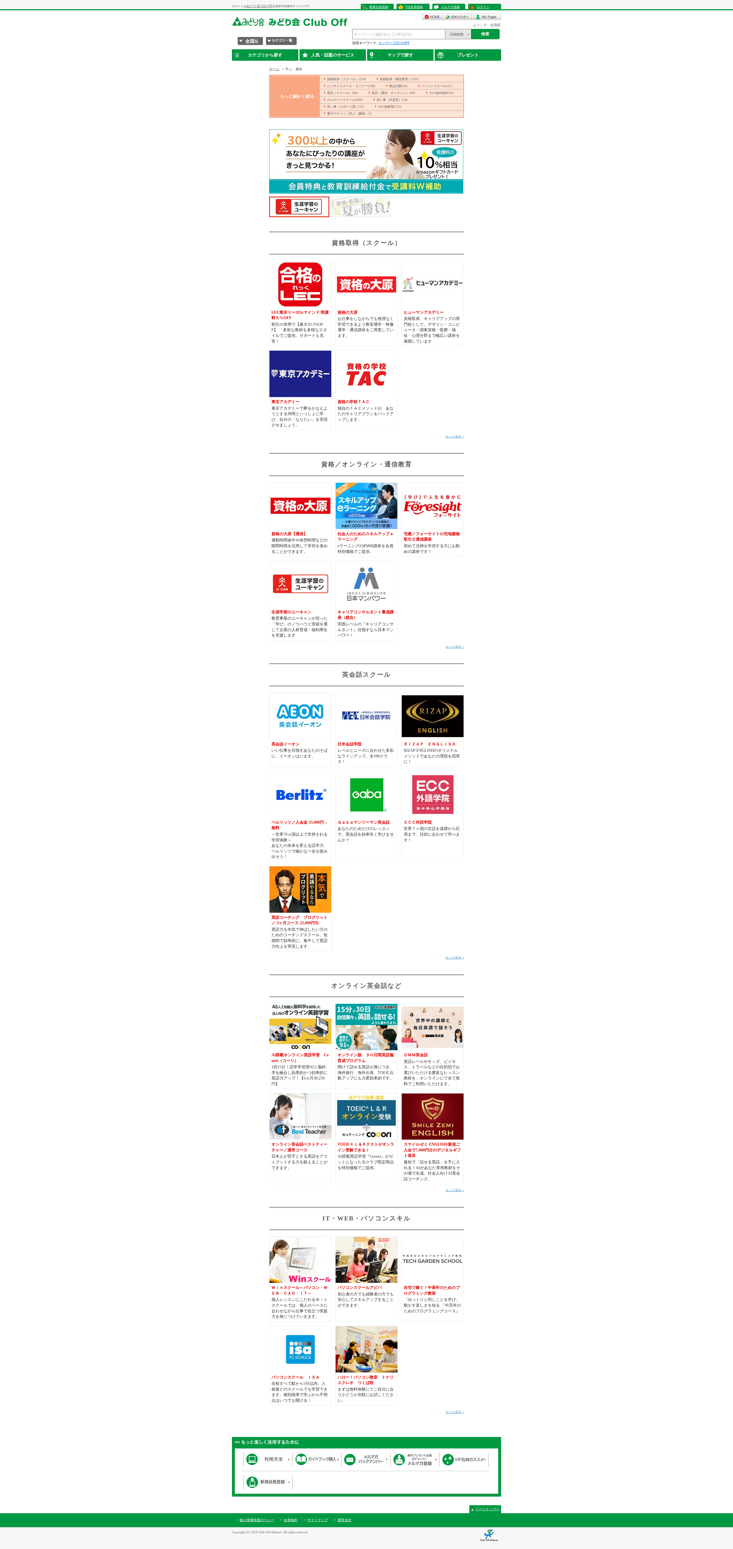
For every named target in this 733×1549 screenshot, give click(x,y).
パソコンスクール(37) (436, 86)
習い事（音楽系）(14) (392, 99)
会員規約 (290, 1520)
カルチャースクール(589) (345, 99)
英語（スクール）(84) (342, 93)
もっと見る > (455, 436)
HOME (432, 16)
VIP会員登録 (414, 7)
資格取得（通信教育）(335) (399, 79)
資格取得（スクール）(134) (346, 79)
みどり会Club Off (259, 6)
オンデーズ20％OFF (394, 43)
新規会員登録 (378, 7)
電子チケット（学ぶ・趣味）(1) (349, 113)
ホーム (274, 69)
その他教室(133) (389, 106)
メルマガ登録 (450, 7)
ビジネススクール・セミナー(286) (351, 86)
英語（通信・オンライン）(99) (393, 93)
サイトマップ (317, 1520)
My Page (486, 16)
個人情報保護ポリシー (257, 1520)
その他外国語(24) (441, 93)
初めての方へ (457, 16)
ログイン (483, 7)
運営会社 (344, 1520)
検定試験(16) (398, 86)
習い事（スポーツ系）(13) (345, 106)
